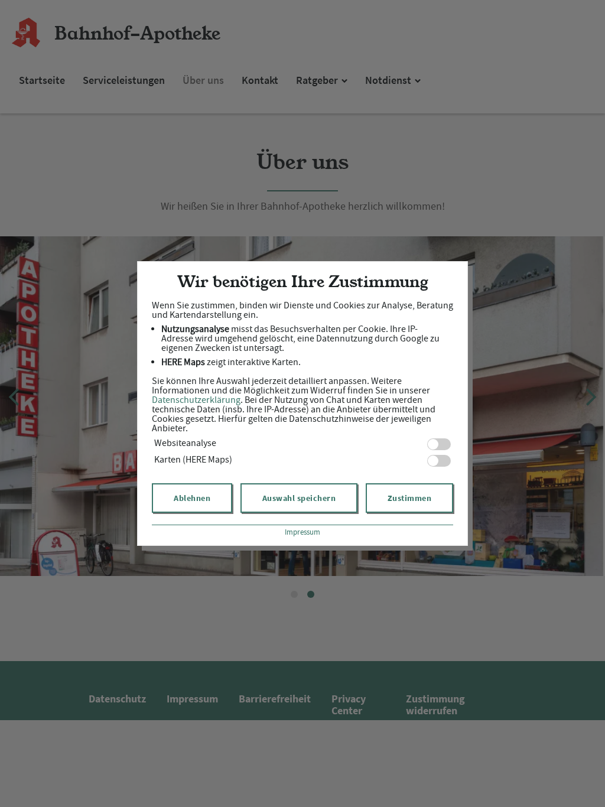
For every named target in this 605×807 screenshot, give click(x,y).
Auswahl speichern (299, 498)
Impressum (302, 532)
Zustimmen (410, 498)
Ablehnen (192, 498)
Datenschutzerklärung (196, 400)
